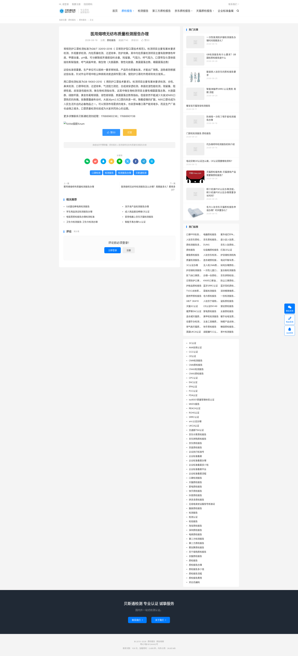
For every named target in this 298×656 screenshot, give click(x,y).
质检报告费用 (195, 578)
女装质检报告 (227, 311)
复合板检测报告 (228, 270)
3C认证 (192, 343)
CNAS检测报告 (196, 369)
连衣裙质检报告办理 (211, 260)
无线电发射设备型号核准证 (202, 504)
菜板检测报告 (209, 290)
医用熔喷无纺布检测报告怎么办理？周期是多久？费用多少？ (148, 188)
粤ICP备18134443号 (149, 644)
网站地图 (160, 641)
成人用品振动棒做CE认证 (137, 211)
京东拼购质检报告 (197, 438)
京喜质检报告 (195, 447)
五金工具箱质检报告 (211, 321)
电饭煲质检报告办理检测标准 (80, 216)
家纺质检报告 (227, 306)
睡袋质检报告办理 (228, 326)
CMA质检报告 (195, 364)
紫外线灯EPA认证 (228, 234)
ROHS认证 (194, 412)
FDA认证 (193, 395)
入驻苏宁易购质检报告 (211, 301)
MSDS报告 (194, 404)
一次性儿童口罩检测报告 (211, 270)
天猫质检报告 (204, 10)
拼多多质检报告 (196, 499)
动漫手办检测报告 (194, 321)
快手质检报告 (209, 326)
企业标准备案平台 (197, 469)
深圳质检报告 (195, 530)
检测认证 (193, 517)
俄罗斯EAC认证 (193, 311)
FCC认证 (193, 391)
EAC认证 (193, 382)
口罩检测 (96, 172)
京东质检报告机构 (211, 239)
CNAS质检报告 (196, 373)
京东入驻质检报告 (228, 244)
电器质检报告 (209, 234)
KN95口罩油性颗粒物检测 (211, 280)
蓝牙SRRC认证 (210, 285)
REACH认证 (194, 408)
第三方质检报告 (161, 10)
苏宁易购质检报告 (197, 551)
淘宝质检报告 (195, 525)
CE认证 (192, 356)
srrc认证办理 (195, 421)
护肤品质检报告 (193, 285)
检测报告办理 (124, 172)
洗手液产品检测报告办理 (137, 206)
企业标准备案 (226, 10)
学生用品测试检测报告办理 (79, 211)
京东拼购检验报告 (228, 275)
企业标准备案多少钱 (198, 464)
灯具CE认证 (226, 249)
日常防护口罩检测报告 (194, 280)
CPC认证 (193, 378)
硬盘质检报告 (192, 255)
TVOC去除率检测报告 (194, 290)
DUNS (206, 244)
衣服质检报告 (195, 556)
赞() (145, 40)
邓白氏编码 (194, 582)
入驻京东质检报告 (194, 239)
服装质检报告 (195, 508)
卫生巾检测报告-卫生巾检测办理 (82, 221)
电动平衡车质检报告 (228, 260)
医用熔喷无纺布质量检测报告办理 (119, 34)
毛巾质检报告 (209, 296)
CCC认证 (193, 351)
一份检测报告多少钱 (228, 296)
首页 (115, 10)
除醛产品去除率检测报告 (228, 321)
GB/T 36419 (192, 301)
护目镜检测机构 (228, 255)
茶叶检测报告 (227, 331)
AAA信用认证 (195, 347)
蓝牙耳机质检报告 (228, 285)
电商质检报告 (195, 534)
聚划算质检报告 (196, 547)
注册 (128, 250)
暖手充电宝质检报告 (228, 316)
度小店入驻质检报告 (228, 239)
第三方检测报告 (196, 538)
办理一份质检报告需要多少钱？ (211, 275)
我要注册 (76, 4)
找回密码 (88, 4)
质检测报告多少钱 (194, 244)
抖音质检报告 (195, 495)
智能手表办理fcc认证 (135, 221)
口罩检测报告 (195, 478)
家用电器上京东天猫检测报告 (139, 216)
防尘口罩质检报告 (228, 280)
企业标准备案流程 (197, 473)
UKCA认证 (194, 425)
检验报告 (193, 521)
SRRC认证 (194, 417)
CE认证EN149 (210, 306)
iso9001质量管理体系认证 (201, 399)
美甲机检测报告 (211, 316)
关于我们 (160, 620)
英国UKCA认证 (193, 331)
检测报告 (143, 10)
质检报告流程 (195, 573)
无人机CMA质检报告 (211, 265)
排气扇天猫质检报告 (194, 326)
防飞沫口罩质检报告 (194, 275)
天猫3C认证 (192, 306)
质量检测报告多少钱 (194, 260)
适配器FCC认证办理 (211, 331)
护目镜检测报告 (193, 270)
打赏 (130, 132)
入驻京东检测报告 (211, 255)
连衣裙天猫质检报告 (194, 316)
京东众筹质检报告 (197, 434)
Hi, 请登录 (64, 4)
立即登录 (112, 250)
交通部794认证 (196, 430)
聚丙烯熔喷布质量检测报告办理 (79, 186)
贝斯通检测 (141, 172)
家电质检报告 (209, 311)
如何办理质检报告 (228, 265)
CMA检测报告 (195, 360)
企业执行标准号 (196, 451)
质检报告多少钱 (196, 569)
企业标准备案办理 (197, 460)
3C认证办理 (192, 265)
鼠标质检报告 (227, 301)
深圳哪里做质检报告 (228, 290)
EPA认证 (193, 386)
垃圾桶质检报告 (211, 249)
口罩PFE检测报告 (194, 234)
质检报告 (68, 11)
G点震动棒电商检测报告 (78, 206)
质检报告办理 (195, 564)
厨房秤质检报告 (193, 296)
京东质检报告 (182, 10)
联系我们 (232, 4)
